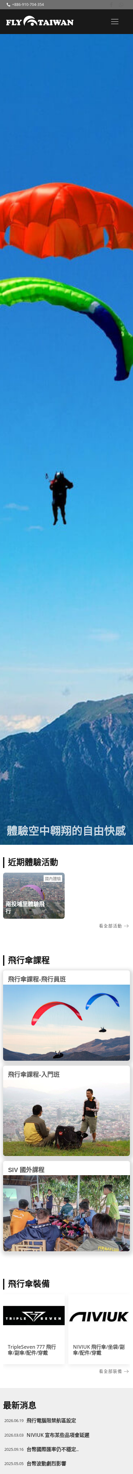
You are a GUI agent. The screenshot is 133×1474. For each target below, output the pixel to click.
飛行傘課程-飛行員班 (37, 979)
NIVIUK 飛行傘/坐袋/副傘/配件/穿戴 (99, 1349)
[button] (114, 926)
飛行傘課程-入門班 (34, 1074)
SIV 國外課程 (26, 1170)
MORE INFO (34, 1317)
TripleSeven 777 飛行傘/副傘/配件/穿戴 (32, 1349)
